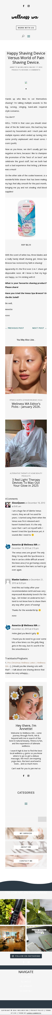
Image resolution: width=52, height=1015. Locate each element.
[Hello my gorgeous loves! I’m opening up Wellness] (39, 939)
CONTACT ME (26, 861)
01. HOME (26, 976)
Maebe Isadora (20, 579)
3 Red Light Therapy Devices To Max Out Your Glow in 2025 (26, 482)
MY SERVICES (26, 833)
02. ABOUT (26, 981)
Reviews (25, 70)
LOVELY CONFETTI (34, 1013)
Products (16, 70)
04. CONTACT (26, 990)
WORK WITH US (26, 27)
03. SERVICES (26, 986)
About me (26, 847)
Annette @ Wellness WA (21, 67)
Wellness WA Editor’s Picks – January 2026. (26, 405)
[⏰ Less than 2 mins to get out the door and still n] (39, 912)
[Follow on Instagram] (29, 6)
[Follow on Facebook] (23, 6)
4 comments (34, 70)
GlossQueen (18, 502)
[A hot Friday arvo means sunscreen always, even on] (12, 912)
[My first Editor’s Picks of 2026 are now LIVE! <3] (12, 939)
